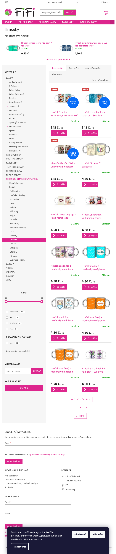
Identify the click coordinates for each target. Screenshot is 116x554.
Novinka (15, 323)
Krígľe (12, 215)
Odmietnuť (80, 534)
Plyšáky (13, 256)
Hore (81, 416)
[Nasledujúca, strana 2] (80, 407)
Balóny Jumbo (15, 142)
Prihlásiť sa (13, 461)
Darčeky (13, 187)
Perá (12, 203)
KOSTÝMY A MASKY (14, 158)
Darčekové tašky (17, 195)
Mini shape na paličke (18, 146)
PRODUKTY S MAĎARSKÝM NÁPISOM (22, 179)
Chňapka (14, 247)
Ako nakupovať (55, 2)
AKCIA (8, 280)
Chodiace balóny (16, 114)
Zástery (13, 235)
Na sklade (16, 311)
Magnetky (14, 199)
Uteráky (13, 251)
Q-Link (12, 130)
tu (41, 539)
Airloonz (13, 118)
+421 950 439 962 (73, 480)
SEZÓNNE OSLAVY (14, 171)
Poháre (13, 243)
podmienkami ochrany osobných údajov (48, 454)
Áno (14, 343)
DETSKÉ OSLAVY (13, 175)
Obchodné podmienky (15, 479)
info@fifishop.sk (73, 476)
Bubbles (13, 134)
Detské (12, 98)
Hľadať (69, 12)
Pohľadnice (15, 191)
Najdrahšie (74, 68)
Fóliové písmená (16, 94)
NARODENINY (12, 162)
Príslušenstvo (15, 150)
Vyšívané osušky (17, 259)
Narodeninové (15, 102)
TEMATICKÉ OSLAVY (15, 167)
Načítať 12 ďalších (80, 399)
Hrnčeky (13, 239)
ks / (24, 388)
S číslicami (14, 86)
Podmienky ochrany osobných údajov (21, 483)
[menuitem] (8, 22)
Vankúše (14, 219)
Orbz (11, 138)
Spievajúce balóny (17, 122)
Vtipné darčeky (16, 183)
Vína (12, 231)
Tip (13, 329)
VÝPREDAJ (10, 272)
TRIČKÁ (9, 268)
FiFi (67, 485)
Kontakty (9, 487)
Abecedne (57, 74)
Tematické (14, 106)
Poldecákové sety (18, 227)
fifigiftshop (71, 489)
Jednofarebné (15, 82)
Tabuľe (13, 207)
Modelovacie (15, 126)
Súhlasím (98, 534)
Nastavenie (20, 546)
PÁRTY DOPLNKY (13, 154)
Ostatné (13, 110)
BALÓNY (9, 78)
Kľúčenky (14, 211)
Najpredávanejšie (93, 68)
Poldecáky (14, 223)
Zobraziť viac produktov (56, 59)
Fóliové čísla (14, 90)
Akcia (14, 317)
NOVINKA (10, 276)
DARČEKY (10, 264)
